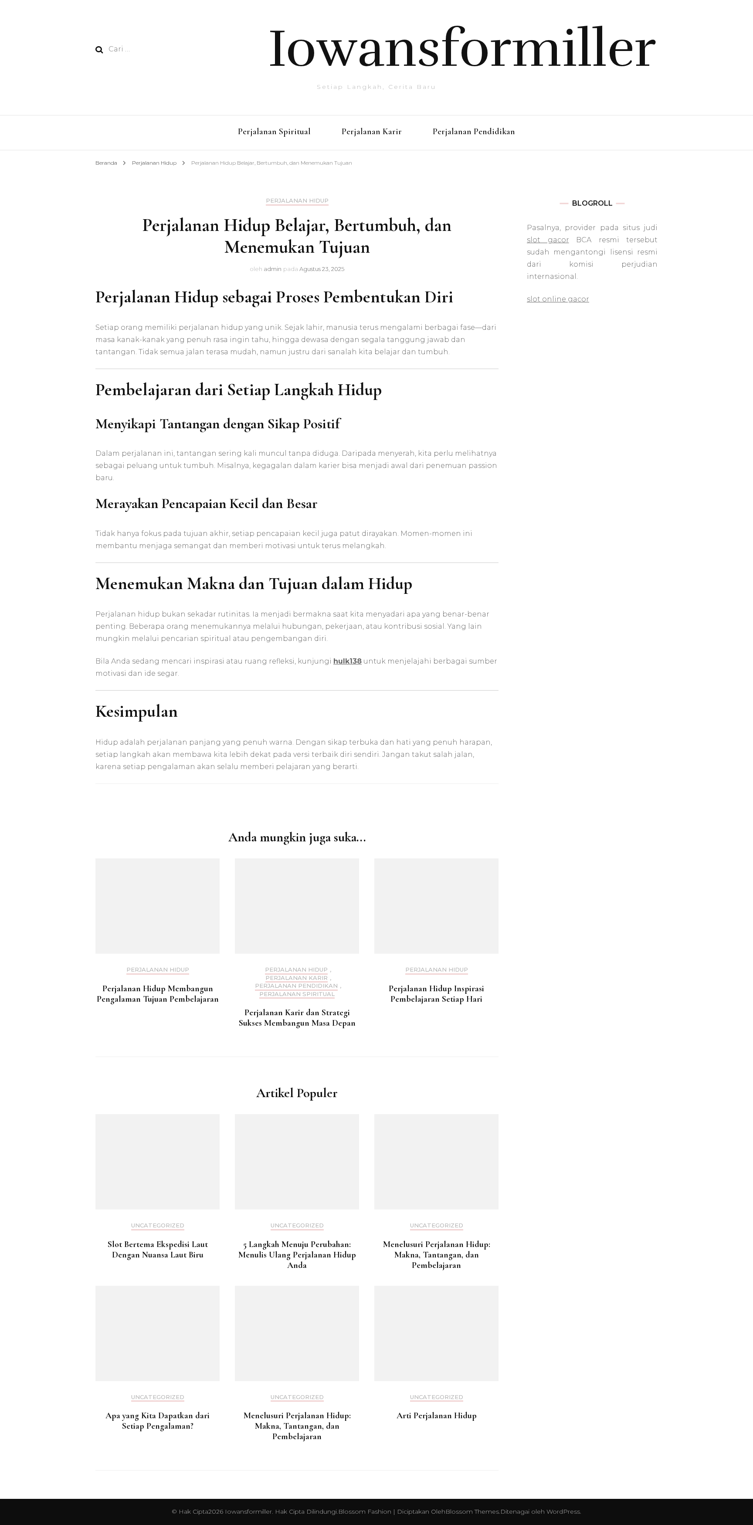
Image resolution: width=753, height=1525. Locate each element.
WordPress (563, 1511)
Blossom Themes (472, 1511)
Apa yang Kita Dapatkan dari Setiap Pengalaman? (157, 1420)
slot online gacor (558, 299)
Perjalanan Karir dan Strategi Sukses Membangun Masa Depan (297, 1017)
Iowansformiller (462, 49)
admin (273, 268)
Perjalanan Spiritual (274, 131)
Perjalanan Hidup (297, 200)
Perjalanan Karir (372, 131)
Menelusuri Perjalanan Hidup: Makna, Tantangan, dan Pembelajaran (436, 1255)
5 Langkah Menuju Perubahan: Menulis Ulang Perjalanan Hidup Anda (297, 1255)
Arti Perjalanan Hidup (437, 1415)
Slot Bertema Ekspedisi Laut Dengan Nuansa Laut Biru (158, 1249)
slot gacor (548, 240)
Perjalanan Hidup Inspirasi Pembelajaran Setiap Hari (436, 993)
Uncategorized (157, 1225)
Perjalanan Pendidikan (474, 131)
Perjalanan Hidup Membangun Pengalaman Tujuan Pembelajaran (158, 993)
